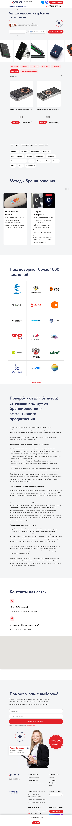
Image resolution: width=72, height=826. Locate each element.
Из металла (30, 10)
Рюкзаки (55, 161)
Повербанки (20, 10)
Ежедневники (39, 156)
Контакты (52, 777)
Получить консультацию (36, 721)
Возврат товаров (33, 780)
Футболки (24, 151)
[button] (56, 2)
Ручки (20, 165)
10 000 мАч (35, 66)
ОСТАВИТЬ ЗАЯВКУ (55, 32)
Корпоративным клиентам (35, 783)
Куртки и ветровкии (16, 156)
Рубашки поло (35, 151)
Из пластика (56, 66)
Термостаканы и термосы (18, 161)
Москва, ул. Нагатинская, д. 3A (24, 625)
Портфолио (52, 783)
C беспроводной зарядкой (29, 71)
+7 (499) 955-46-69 (19, 607)
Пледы (13, 165)
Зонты (31, 161)
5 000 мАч (24, 66)
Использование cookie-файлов (37, 802)
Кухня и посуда (30, 165)
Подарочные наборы (43, 161)
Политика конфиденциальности (37, 799)
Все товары (14, 66)
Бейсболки (14, 151)
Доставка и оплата (33, 777)
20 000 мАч (45, 66)
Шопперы (29, 156)
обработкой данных (31, 35)
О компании (52, 780)
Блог (50, 785)
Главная (12, 10)
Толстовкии (46, 151)
